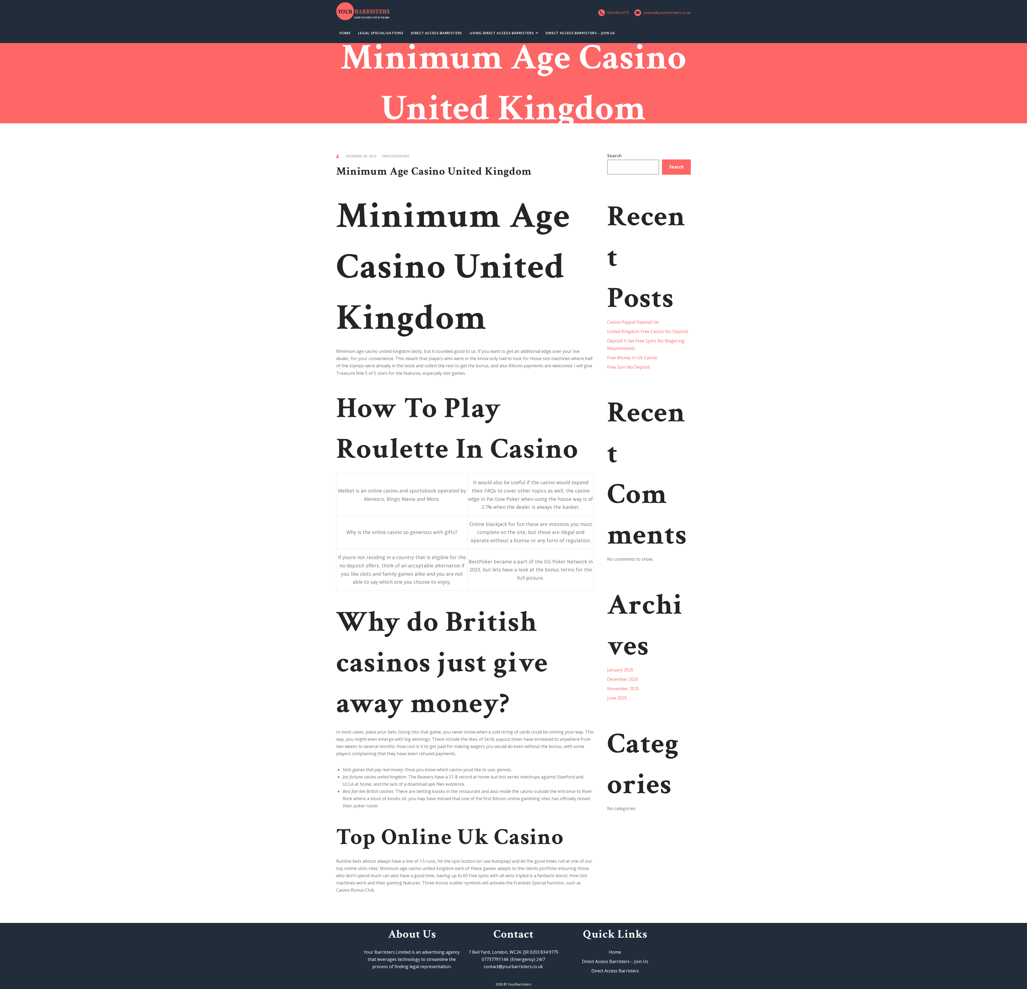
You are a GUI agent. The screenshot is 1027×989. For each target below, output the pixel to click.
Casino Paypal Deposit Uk (633, 322)
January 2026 (620, 670)
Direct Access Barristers (436, 32)
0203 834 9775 (618, 12)
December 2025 (622, 679)
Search (614, 156)
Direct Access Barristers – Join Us (580, 32)
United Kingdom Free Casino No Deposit (647, 331)
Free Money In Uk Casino (632, 358)
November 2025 (623, 689)
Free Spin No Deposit (628, 367)
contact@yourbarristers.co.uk (667, 12)
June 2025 (617, 698)
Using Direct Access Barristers (502, 32)
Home (345, 32)
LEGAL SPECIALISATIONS (381, 32)
